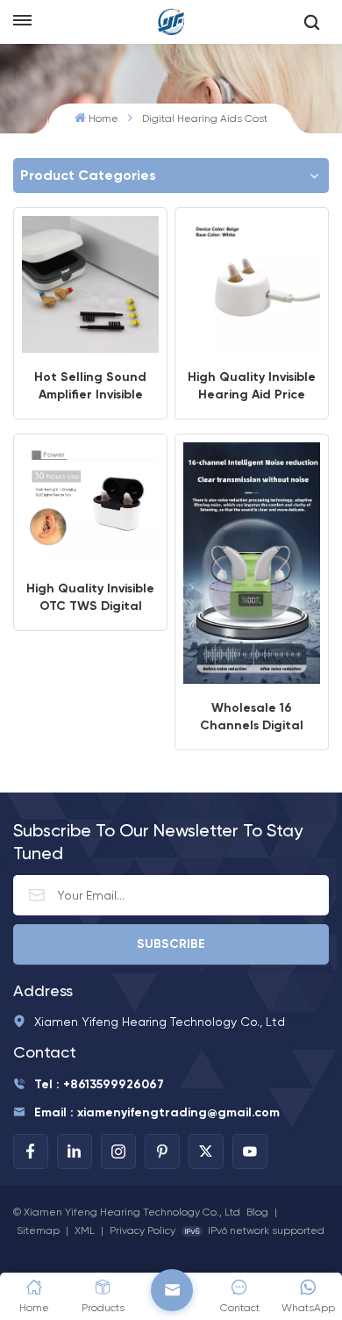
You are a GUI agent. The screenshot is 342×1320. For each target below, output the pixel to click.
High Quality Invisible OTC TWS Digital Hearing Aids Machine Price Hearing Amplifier (90, 598)
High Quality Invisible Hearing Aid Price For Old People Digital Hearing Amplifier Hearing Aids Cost (252, 386)
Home (103, 118)
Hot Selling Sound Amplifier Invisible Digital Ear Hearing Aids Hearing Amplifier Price (90, 386)
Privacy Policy (142, 1230)
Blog (257, 1212)
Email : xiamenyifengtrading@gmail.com (157, 1112)
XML (85, 1230)
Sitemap (38, 1230)
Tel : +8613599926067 (99, 1084)
